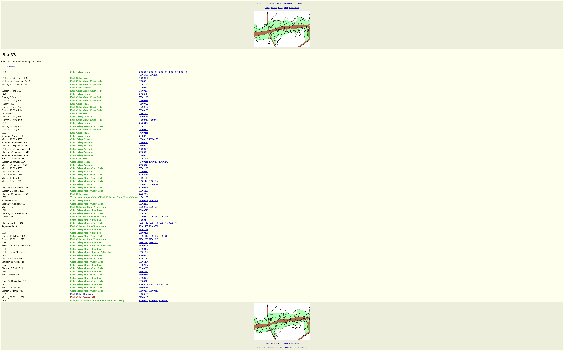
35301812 (143, 236)
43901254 (143, 113)
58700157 (143, 107)
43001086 (173, 72)
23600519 (143, 210)
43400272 (163, 162)
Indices (293, 3)
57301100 (143, 97)
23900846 (143, 255)
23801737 (143, 242)
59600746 (153, 120)
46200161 (143, 116)
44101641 (143, 158)
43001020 (153, 72)
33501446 (143, 213)
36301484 (143, 262)
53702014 (143, 174)
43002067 (153, 74)
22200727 (143, 207)
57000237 (143, 91)
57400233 (143, 100)
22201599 (153, 207)
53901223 (143, 191)
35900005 (143, 245)
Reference (302, 3)
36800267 (143, 291)
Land (280, 7)
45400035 (143, 142)
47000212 (143, 171)
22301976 (163, 216)
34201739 (173, 223)
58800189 (143, 110)
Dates (267, 7)
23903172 (153, 284)
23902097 (143, 265)
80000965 (143, 300)
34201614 (143, 223)
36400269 (143, 268)
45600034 (143, 149)
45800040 (143, 155)
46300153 (153, 139)
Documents (284, 3)
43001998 (143, 74)
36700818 (143, 281)
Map (286, 7)
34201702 (163, 223)
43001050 (163, 72)
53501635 (143, 126)
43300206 (143, 136)
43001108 (183, 72)
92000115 (143, 297)
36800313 (153, 291)
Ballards (11, 66)
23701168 (143, 229)
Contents (261, 3)
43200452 (143, 123)
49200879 (143, 87)
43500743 (143, 200)
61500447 (143, 129)
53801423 (143, 181)
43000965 (143, 72)
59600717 (143, 120)
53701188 (143, 168)
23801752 (153, 242)
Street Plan (294, 7)
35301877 (153, 236)
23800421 (143, 233)
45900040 (143, 165)
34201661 (153, 223)
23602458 (143, 220)
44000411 (143, 133)
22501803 (143, 239)
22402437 (143, 226)
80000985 (163, 300)
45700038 (143, 152)
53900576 (143, 187)
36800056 (143, 287)
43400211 (143, 162)
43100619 (143, 94)
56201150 (143, 84)
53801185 (143, 178)
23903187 (163, 284)
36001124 (143, 258)
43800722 (143, 103)
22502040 (153, 239)
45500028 (143, 145)
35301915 (163, 236)
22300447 (143, 216)
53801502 (153, 181)
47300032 (143, 184)
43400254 (153, 162)
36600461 (143, 274)
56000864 (143, 81)
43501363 (153, 200)
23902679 (143, 271)
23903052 (143, 278)
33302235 (143, 203)
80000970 (153, 300)
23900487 (143, 249)
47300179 (153, 184)
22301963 (153, 216)
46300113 (143, 139)
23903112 (143, 284)
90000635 (143, 294)
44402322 (143, 194)
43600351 (143, 78)
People (274, 7)
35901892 (143, 252)
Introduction (272, 3)
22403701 (153, 226)
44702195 (143, 197)
